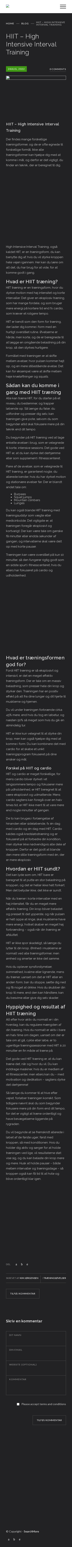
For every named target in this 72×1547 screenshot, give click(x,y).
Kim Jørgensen (29, 1278)
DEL (8, 1264)
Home (10, 23)
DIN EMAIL (15, 1349)
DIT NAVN (15, 1335)
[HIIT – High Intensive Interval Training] (36, 91)
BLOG (25, 23)
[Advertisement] (36, 207)
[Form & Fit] (30, 6)
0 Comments (58, 69)
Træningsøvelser (55, 1278)
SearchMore (31, 1531)
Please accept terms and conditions (43, 1404)
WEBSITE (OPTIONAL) (23, 1364)
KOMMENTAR (17, 1379)
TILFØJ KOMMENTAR (22, 1293)
